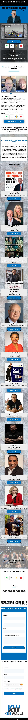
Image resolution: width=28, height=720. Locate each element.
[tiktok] (17, 2)
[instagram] (6, 2)
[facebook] (4, 2)
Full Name (5, 615)
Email (4, 621)
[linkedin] (9, 2)
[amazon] (24, 2)
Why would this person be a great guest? (12, 635)
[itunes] (19, 2)
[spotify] (22, 2)
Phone (4, 628)
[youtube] (14, 2)
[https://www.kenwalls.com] (14, 710)
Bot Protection (7, 681)
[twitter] (11, 2)
